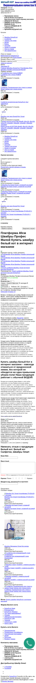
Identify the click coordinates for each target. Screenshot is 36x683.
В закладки (23, 283)
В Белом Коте (9, 610)
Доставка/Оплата (10, 50)
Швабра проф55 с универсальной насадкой (19, 579)
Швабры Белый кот (11, 37)
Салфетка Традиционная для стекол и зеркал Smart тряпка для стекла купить (16, 88)
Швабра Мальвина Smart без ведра (16, 546)
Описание (4, 291)
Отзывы (7, 615)
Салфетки (7, 39)
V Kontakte (8, 666)
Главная (3, 68)
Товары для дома (10, 40)
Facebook (7, 668)
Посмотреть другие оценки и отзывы (13, 167)
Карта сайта (8, 623)
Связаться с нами (10, 622)
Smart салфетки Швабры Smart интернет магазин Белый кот (17, 272)
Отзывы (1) (12, 291)
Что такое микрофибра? (12, 613)
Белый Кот (20, 318)
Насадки (7, 45)
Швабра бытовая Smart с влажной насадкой (16, 186)
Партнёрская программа (12, 634)
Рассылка (7, 637)
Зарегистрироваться (12, 56)
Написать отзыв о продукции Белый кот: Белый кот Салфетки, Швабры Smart (17, 289)
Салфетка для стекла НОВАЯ (11, 74)
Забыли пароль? (6, 63)
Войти (3, 56)
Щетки (6, 42)
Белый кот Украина (10, 612)
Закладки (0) (5, 66)
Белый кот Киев (9, 608)
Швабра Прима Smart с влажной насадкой (15, 193)
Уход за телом (9, 49)
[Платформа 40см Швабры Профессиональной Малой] (18, 256)
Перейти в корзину (6, 228)
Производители (9, 630)
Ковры (6, 44)
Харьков (7, 620)
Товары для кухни (10, 146)
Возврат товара (9, 639)
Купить (6, 503)
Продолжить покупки (29, 228)
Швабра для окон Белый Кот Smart (12, 116)
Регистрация (17, 57)
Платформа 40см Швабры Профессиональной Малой (16, 68)
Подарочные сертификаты (13, 632)
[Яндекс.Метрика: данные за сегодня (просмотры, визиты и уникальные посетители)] (7, 681)
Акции (6, 635)
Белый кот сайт (9, 618)
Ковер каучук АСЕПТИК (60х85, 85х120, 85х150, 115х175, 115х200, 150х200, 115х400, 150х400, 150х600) (17, 128)
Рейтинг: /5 (15, 286)
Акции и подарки (10, 47)
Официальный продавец (12, 617)
